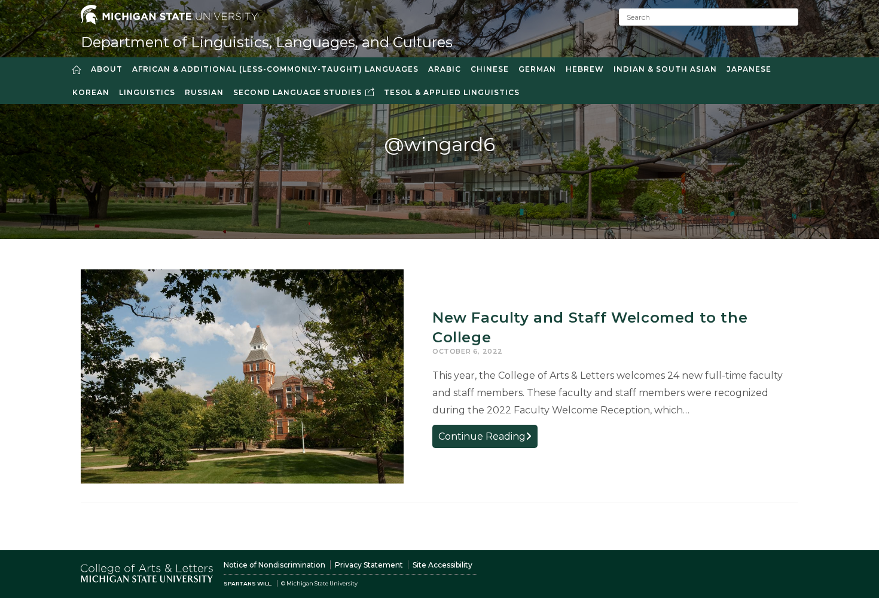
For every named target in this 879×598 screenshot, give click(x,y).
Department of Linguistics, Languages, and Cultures (267, 42)
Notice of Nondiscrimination (274, 564)
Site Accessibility (442, 564)
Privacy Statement (369, 564)
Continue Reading (488, 439)
